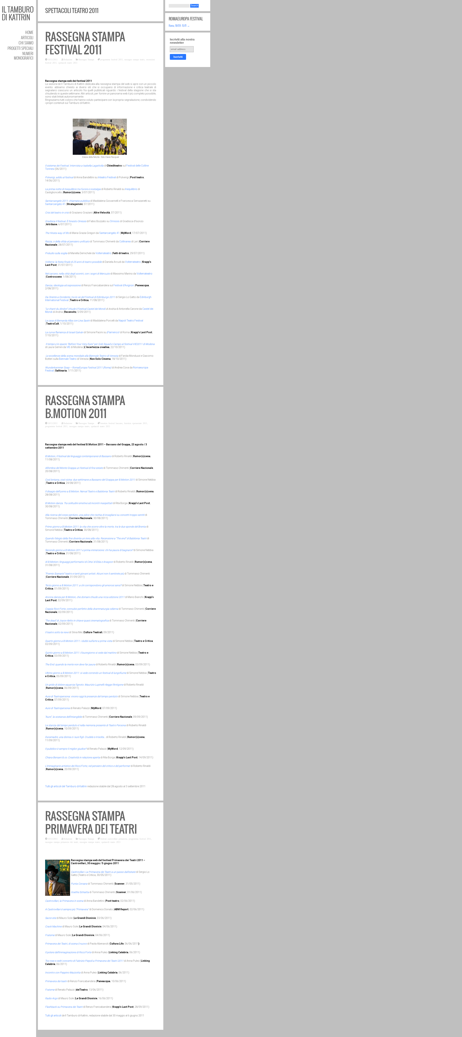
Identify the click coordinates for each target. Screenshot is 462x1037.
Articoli (27, 37)
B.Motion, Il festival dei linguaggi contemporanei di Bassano (78, 456)
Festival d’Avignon (124, 285)
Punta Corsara (79, 883)
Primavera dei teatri (56, 981)
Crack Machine (53, 926)
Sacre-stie (51, 918)
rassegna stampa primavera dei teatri (61, 842)
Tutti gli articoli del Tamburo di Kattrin (66, 786)
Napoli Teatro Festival (131, 320)
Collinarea (125, 241)
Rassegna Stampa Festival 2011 (85, 43)
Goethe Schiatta (80, 892)
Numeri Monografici (23, 56)
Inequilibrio (131, 189)
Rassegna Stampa (86, 59)
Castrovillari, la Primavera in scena (64, 900)
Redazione (67, 59)
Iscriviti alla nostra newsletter (182, 41)
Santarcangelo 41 (55, 204)
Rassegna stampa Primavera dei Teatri (91, 822)
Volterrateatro (103, 253)
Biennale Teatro (68, 358)
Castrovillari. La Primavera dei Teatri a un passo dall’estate (103, 871)
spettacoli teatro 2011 (67, 63)
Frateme (50, 935)
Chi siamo (26, 43)
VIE (68, 347)
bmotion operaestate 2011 (135, 423)
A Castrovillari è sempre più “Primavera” (67, 909)
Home (29, 32)
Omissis (115, 221)
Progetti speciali (20, 48)
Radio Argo (51, 998)
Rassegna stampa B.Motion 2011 (85, 407)
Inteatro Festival (107, 177)
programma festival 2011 (111, 59)
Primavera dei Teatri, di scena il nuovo (66, 943)
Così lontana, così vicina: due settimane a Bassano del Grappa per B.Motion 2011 (90, 479)
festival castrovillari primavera (113, 839)
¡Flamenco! (113, 332)
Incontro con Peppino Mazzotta (63, 972)
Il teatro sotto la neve (57, 632)
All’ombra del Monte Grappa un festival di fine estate (74, 467)
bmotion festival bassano (111, 423)
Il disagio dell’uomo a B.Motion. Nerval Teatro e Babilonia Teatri (80, 491)
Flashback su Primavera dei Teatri (64, 1006)
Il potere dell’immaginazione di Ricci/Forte (68, 952)
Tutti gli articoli (53, 1015)
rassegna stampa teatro (134, 59)
